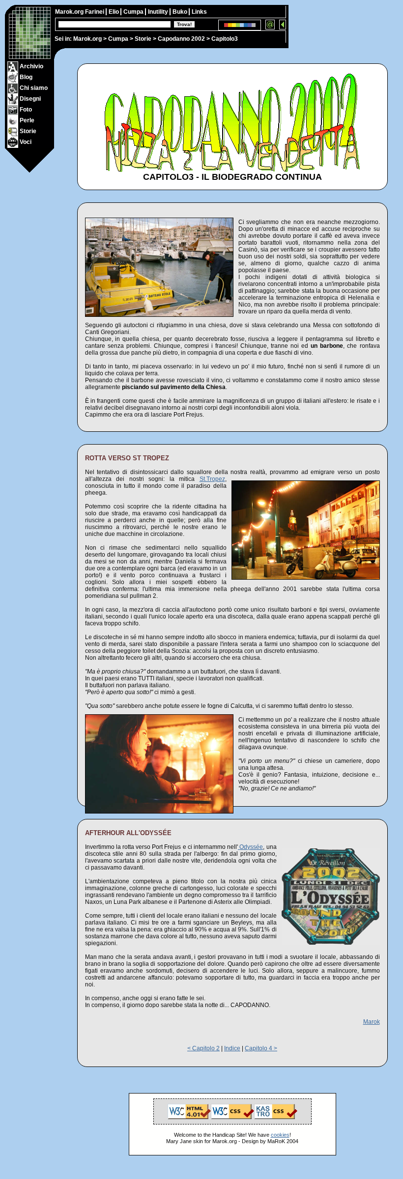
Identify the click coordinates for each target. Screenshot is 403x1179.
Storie (143, 38)
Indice (232, 1048)
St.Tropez (212, 479)
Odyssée (251, 846)
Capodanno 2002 (181, 38)
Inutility (159, 11)
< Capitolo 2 (203, 1048)
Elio (114, 11)
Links (199, 11)
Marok (371, 1021)
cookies (280, 1135)
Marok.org (87, 38)
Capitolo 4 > (261, 1048)
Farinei (95, 11)
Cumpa (118, 38)
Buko (181, 11)
